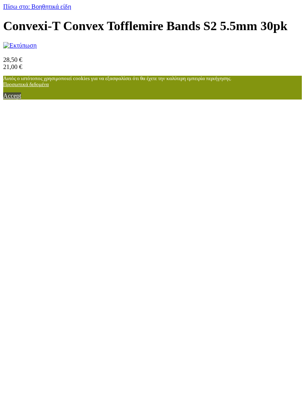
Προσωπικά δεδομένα (26, 84)
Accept (12, 95)
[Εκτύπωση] (20, 45)
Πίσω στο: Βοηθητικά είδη (37, 6)
